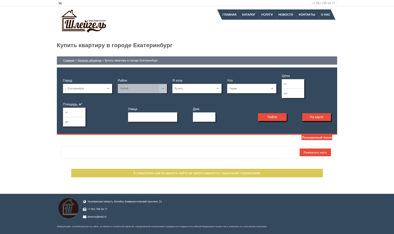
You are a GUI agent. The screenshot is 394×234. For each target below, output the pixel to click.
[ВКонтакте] (60, 3)
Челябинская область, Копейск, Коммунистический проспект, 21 (125, 201)
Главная (229, 14)
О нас (325, 14)
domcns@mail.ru (97, 216)
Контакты (307, 14)
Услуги (267, 14)
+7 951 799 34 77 (323, 3)
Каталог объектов (89, 60)
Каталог (248, 14)
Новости (285, 14)
